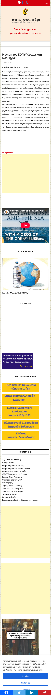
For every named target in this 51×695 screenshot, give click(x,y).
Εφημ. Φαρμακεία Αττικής (13, 465)
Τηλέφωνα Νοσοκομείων (12, 488)
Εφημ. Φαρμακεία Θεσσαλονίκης (16, 468)
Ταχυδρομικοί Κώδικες (12, 485)
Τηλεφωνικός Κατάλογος (12, 491)
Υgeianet (9, 152)
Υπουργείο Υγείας (9, 494)
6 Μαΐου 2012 (7, 63)
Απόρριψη (25, 689)
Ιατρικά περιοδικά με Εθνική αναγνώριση (20, 500)
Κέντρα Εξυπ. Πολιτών (11, 477)
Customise (25, 683)
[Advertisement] (25, 173)
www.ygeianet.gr (26, 19)
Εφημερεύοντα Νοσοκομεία (14, 471)
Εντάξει (25, 676)
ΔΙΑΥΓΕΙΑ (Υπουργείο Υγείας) (14, 474)
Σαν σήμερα (7, 482)
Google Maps (8, 462)
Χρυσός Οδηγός (9, 497)
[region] (25, 675)
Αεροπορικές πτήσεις (11, 459)
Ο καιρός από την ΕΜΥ (12, 480)
